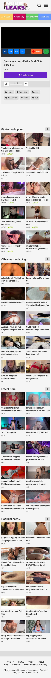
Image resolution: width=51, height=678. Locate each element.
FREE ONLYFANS (32, 17)
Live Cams (45, 17)
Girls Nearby (19, 17)
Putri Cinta (23, 92)
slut (36, 98)
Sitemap (16, 665)
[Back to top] (46, 672)
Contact (10, 662)
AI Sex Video (6, 17)
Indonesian (12, 98)
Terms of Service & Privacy (35, 665)
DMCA (21, 662)
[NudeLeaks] (21, 6)
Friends (31, 662)
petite (25, 98)
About (41, 662)
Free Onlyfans (27, 75)
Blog (6, 665)
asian (10, 92)
